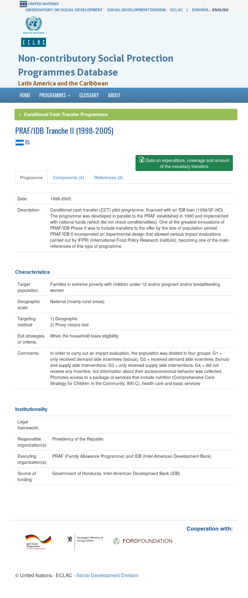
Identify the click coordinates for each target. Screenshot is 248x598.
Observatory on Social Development (64, 10)
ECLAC (176, 10)
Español (200, 10)
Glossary (89, 95)
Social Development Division (136, 10)
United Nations (43, 4)
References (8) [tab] (108, 177)
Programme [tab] (31, 177)
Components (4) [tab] (68, 177)
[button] (184, 163)
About (114, 95)
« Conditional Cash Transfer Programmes (63, 114)
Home (25, 95)
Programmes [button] (53, 95)
